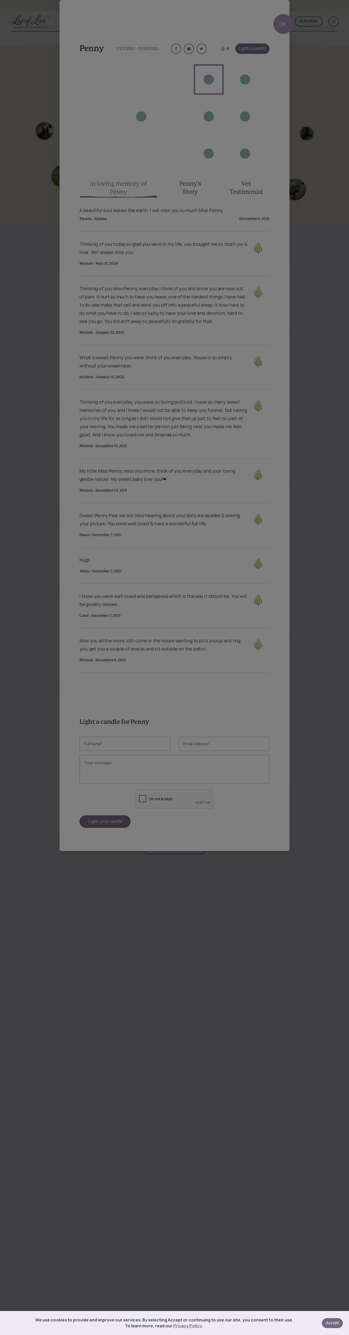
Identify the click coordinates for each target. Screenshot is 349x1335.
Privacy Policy (187, 1326)
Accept (332, 1323)
